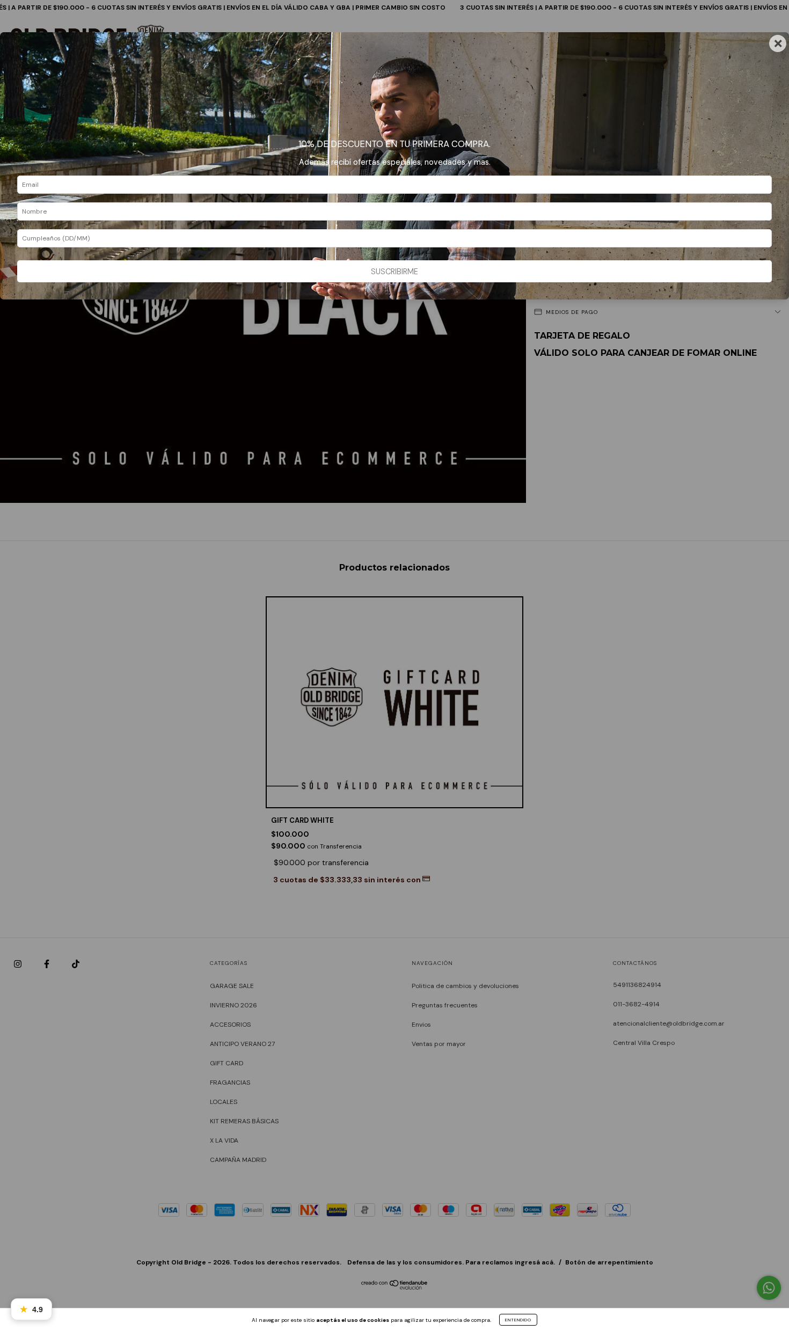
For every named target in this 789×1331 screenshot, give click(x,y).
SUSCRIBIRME (394, 271)
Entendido (518, 1319)
